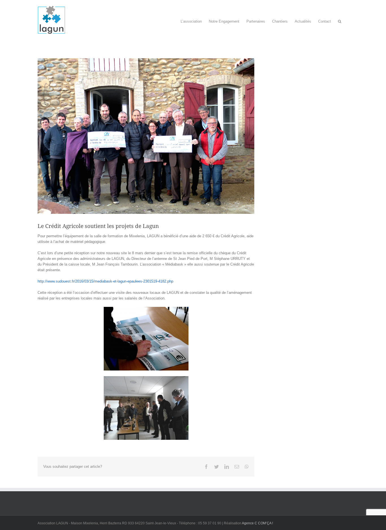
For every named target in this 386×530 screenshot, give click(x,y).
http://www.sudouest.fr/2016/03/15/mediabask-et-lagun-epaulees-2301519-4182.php (105, 281)
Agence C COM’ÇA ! (257, 523)
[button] (339, 20)
